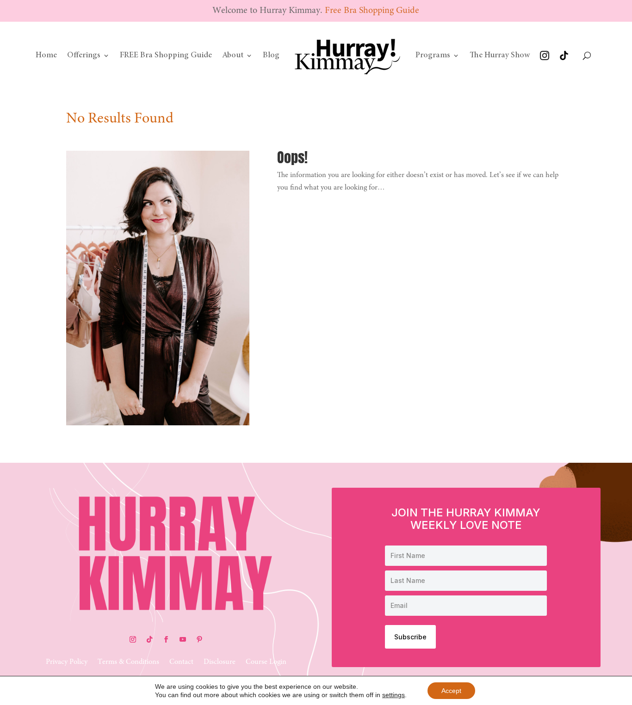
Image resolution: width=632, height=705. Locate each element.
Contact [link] (181, 662)
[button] (132, 639)
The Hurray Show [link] (500, 55)
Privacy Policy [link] (66, 662)
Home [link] (46, 55)
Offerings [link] (83, 55)
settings (393, 695)
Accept (451, 690)
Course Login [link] (266, 662)
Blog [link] (271, 55)
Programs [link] (432, 55)
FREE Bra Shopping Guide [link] (166, 55)
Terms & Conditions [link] (128, 662)
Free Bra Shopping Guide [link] (372, 10)
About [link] (232, 55)
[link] (347, 55)
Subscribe (410, 637)
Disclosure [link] (219, 662)
